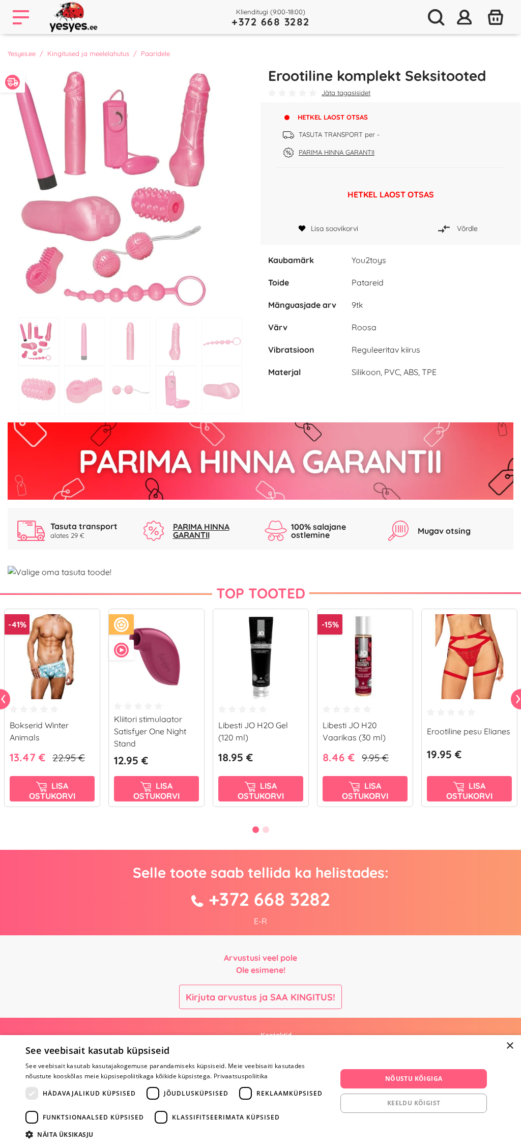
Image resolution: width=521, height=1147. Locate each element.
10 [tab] (221, 390)
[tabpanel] (130, 189)
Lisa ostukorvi (52, 791)
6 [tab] (38, 390)
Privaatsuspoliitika (241, 1076)
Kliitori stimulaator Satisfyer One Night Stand (150, 731)
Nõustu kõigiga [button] (414, 1078)
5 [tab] (221, 342)
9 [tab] (176, 390)
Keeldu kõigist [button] (414, 1103)
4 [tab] (176, 342)
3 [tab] (130, 342)
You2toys (369, 260)
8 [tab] (130, 390)
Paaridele (155, 53)
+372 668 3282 (270, 21)
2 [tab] (84, 342)
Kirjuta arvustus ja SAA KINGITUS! (260, 997)
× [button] (509, 1046)
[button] (176, 1134)
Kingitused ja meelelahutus (88, 53)
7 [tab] (84, 390)
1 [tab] (38, 342)
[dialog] (260, 1091)
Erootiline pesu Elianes (468, 731)
